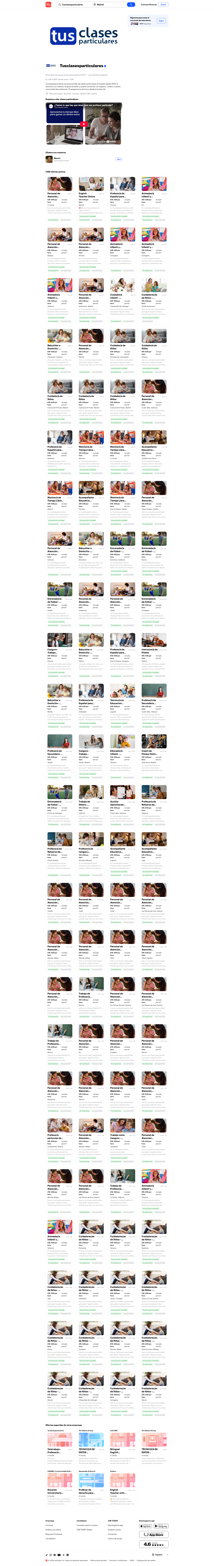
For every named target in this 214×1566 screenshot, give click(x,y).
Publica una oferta (53, 1530)
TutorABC (113, 1430)
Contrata (49, 1525)
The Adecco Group (86, 1430)
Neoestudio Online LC (87, 1471)
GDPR (132, 1560)
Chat (119, 159)
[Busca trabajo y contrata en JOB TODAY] (48, 4)
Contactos (112, 1534)
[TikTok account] (47, 1555)
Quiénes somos (114, 1530)
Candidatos (50, 1538)
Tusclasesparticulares (55, 1430)
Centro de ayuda (115, 1538)
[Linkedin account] (68, 1555)
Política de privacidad (98, 1560)
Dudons (113, 1471)
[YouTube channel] (59, 1555)
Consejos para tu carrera (87, 1525)
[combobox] (76, 4)
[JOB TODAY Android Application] (161, 1526)
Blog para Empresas (54, 1534)
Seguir (161, 21)
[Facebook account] (55, 1555)
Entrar (163, 4)
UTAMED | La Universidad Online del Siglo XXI (59, 1471)
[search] (131, 4)
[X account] (64, 1555)
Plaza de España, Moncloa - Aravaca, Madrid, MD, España (73, 94)
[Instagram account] (51, 1555)
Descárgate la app (115, 1525)
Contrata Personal (149, 4)
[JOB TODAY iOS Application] (145, 1526)
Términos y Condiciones (118, 1560)
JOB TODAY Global (84, 1530)
